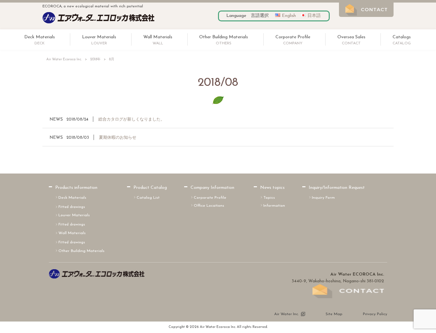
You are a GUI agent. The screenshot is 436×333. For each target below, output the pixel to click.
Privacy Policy (375, 314)
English (289, 15)
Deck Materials (72, 198)
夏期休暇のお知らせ (117, 138)
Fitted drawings (71, 207)
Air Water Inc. (286, 314)
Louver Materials (74, 215)
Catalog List (148, 198)
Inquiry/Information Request (337, 187)
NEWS (56, 119)
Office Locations (209, 206)
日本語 (314, 15)
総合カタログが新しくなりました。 (131, 119)
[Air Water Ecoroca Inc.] (98, 22)
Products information (76, 187)
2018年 (95, 59)
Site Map (334, 314)
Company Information (212, 187)
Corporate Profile (210, 198)
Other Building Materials (81, 251)
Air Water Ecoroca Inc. (64, 59)
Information (274, 206)
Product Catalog (150, 187)
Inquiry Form (323, 198)
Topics (269, 198)
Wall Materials (72, 233)
